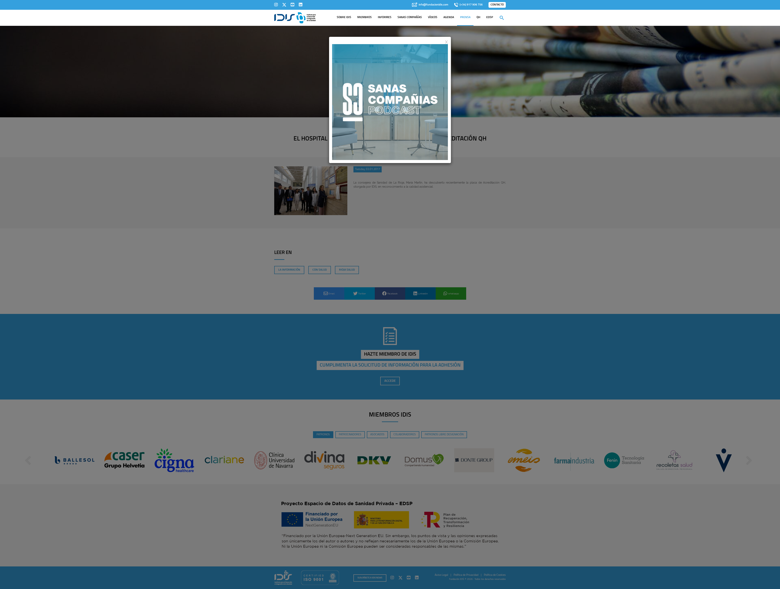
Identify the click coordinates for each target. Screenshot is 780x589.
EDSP (489, 17)
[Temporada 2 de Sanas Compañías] (390, 101)
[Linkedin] (300, 4)
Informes (384, 17)
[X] (284, 4)
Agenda (448, 17)
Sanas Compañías (410, 17)
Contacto (497, 4)
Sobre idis (344, 17)
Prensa (465, 17)
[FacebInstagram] (276, 4)
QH (478, 17)
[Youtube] (292, 4)
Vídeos (432, 17)
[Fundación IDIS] (295, 17)
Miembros (364, 17)
